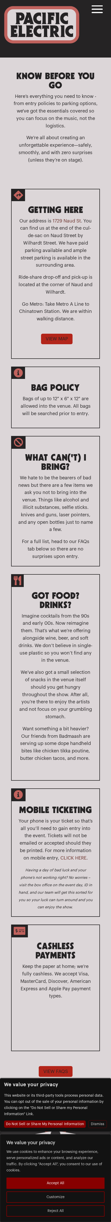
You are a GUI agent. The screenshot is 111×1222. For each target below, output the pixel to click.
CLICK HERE (73, 858)
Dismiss (97, 1124)
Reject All (55, 1211)
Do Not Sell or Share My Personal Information (45, 1124)
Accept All (55, 1183)
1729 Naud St (67, 221)
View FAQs (55, 1071)
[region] (55, 1178)
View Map (57, 339)
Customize (55, 1197)
